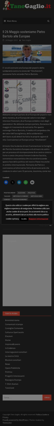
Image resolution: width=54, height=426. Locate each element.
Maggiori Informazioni (38, 219)
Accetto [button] (24, 219)
